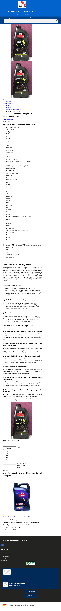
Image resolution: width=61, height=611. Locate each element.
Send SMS (31, 595)
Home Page (7, 18)
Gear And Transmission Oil (13, 109)
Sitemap (5, 560)
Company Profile (18, 18)
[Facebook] (2, 546)
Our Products (29, 18)
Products (8, 107)
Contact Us (39, 18)
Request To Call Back (8, 103)
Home (8, 105)
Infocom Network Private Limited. (28, 605)
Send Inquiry (8, 101)
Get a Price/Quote (8, 119)
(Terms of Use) (35, 604)
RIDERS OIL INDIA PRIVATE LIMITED (22, 12)
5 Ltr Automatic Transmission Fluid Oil (16, 517)
